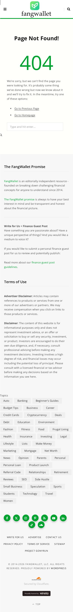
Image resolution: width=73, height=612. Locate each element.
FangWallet (11, 181)
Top (38, 604)
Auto (6, 400)
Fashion (8, 429)
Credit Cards (11, 415)
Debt (6, 422)
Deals (58, 415)
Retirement (61, 472)
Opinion (24, 458)
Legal (63, 436)
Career (50, 408)
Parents (41, 458)
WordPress (58, 568)
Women (8, 501)
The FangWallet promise (19, 199)
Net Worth (51, 450)
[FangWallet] (36, 9)
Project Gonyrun (36, 550)
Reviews (8, 479)
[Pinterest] (35, 518)
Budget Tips (10, 408)
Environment (46, 422)
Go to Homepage (24, 115)
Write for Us (15, 537)
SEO (24, 479)
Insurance (26, 436)
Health (7, 436)
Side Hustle (42, 479)
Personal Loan (12, 465)
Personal (60, 458)
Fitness (25, 429)
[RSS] (44, 518)
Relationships (37, 472)
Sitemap (59, 544)
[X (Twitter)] (16, 518)
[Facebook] (7, 518)
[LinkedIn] (63, 518)
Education (24, 422)
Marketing (9, 450)
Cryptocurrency (37, 415)
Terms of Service (38, 544)
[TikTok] (31, 524)
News (6, 458)
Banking (22, 400)
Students (9, 493)
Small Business (12, 486)
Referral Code (12, 472)
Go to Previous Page (26, 108)
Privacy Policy (13, 544)
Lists (25, 443)
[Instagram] (25, 518)
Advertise (34, 537)
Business (32, 408)
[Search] (67, 9)
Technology (30, 493)
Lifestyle (8, 443)
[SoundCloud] (41, 524)
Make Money (44, 443)
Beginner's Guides (47, 400)
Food (41, 429)
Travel (49, 493)
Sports (58, 486)
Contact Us (54, 537)
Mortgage (30, 450)
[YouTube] (54, 518)
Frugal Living (61, 429)
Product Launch (39, 465)
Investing (46, 436)
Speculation (38, 486)
